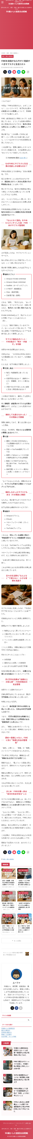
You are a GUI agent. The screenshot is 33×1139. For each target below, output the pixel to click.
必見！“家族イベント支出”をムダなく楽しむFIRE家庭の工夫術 (8, 928)
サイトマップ (19, 1123)
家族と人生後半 (6, 1034)
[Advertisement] (16, 32)
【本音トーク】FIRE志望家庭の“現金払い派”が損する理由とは (24, 882)
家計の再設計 (5, 1030)
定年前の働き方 (6, 1032)
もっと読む (17, 941)
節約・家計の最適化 (8, 859)
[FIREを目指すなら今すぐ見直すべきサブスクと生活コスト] (19, 72)
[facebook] (9, 72)
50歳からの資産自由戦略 (19, 4)
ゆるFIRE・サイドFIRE (8, 1036)
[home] (21, 1008)
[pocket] (14, 72)
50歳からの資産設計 (8, 1028)
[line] (23, 72)
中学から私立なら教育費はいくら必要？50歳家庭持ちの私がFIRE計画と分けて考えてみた (22, 1106)
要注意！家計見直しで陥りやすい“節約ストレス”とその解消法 (8, 905)
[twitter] (5, 72)
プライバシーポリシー (8, 1123)
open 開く (23, 158)
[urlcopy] (28, 72)
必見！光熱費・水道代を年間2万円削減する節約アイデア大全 (8, 882)
